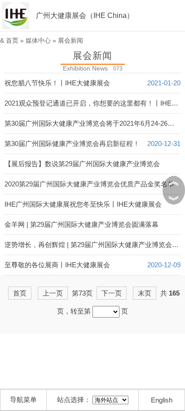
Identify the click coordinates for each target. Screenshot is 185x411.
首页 (12, 40)
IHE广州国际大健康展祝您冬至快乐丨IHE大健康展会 (83, 204)
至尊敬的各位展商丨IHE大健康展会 (57, 265)
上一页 (53, 293)
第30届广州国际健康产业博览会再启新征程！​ (72, 143)
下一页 (111, 293)
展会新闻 (70, 40)
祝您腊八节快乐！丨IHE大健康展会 (57, 83)
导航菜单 (23, 399)
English (161, 400)
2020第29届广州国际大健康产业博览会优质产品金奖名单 (89, 184)
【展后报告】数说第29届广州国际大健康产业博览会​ (82, 164)
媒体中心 (38, 40)
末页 (144, 293)
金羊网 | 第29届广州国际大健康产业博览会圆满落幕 (81, 224)
